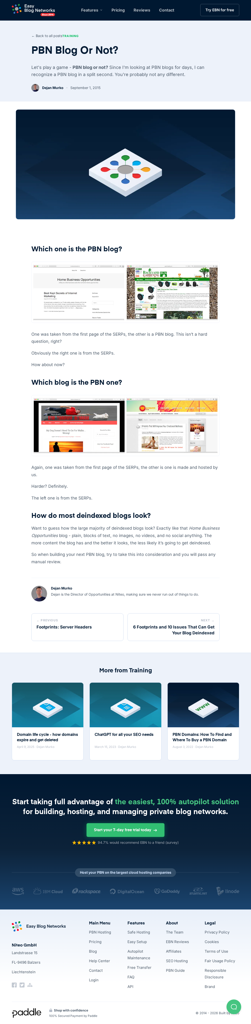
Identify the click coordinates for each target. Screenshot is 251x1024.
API (130, 986)
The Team (174, 932)
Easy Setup (137, 941)
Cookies (212, 941)
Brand (210, 986)
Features (89, 10)
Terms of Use (216, 951)
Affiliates (173, 951)
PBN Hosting (100, 932)
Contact (166, 10)
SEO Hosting (177, 961)
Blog (93, 951)
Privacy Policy (217, 932)
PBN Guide (175, 970)
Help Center (99, 961)
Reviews (142, 10)
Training (70, 36)
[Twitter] (22, 985)
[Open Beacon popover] (233, 1006)
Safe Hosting (138, 932)
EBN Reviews (177, 941)
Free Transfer (139, 967)
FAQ (130, 977)
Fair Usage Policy (220, 961)
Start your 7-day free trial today (122, 830)
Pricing (118, 10)
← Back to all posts (46, 36)
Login (94, 980)
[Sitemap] (29, 985)
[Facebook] (14, 985)
